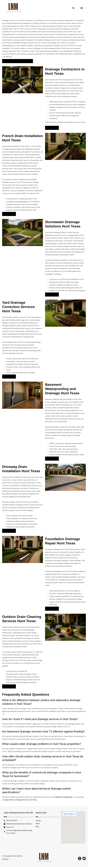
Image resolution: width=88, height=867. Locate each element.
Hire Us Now (52, 128)
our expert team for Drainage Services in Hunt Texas (19, 800)
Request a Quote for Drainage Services (17, 61)
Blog (37, 826)
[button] (73, 8)
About (38, 823)
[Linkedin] (84, 858)
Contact (38, 821)
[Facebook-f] (79, 858)
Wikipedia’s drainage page (63, 797)
